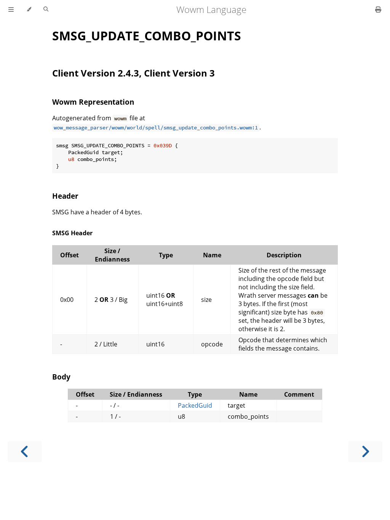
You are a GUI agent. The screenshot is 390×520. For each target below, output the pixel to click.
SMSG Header (72, 233)
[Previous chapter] (25, 451)
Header (65, 196)
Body (61, 376)
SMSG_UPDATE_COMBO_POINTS (146, 35)
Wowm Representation (93, 102)
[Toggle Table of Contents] (11, 9)
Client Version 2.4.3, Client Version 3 (133, 73)
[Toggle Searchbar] (45, 9)
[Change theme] (28, 9)
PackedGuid (195, 405)
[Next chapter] (365, 451)
